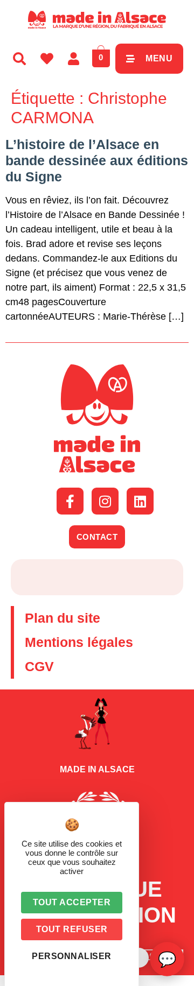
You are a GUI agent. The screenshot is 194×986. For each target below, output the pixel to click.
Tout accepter (72, 902)
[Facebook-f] (70, 501)
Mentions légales (79, 642)
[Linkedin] (140, 501)
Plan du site (62, 617)
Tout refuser (72, 929)
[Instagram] (105, 501)
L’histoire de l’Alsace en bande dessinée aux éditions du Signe (96, 160)
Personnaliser (72, 956)
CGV (39, 666)
